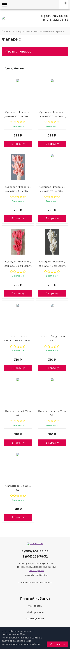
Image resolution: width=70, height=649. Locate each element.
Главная (6, 31)
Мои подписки (35, 618)
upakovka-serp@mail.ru (36, 575)
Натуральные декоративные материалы (40, 31)
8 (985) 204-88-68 (54, 16)
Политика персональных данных (35, 582)
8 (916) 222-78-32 (55, 19)
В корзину (18, 143)
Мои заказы (35, 605)
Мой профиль (35, 612)
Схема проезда (36, 570)
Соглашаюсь (57, 644)
